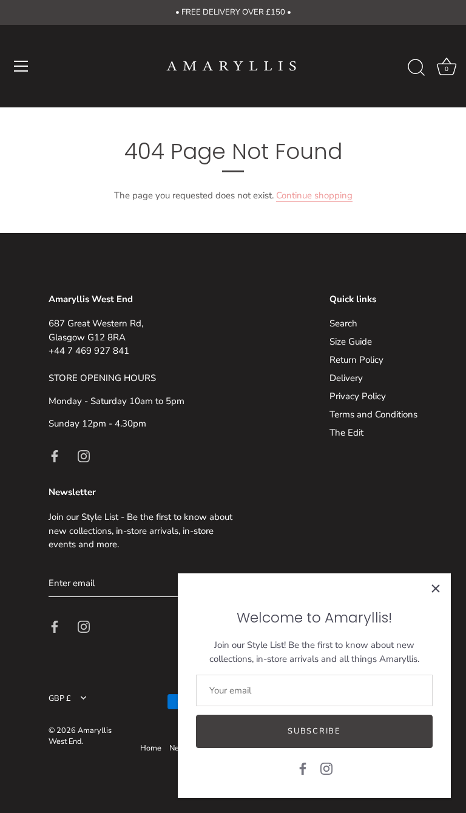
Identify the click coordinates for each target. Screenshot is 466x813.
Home (150, 748)
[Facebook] (303, 768)
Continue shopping (314, 195)
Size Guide (350, 342)
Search (343, 323)
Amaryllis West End (80, 736)
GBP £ (60, 699)
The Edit (346, 433)
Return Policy (356, 360)
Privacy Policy (357, 396)
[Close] (435, 588)
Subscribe (314, 731)
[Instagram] (326, 768)
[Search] (416, 68)
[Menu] (21, 66)
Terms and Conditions (373, 414)
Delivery (346, 378)
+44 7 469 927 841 (89, 351)
